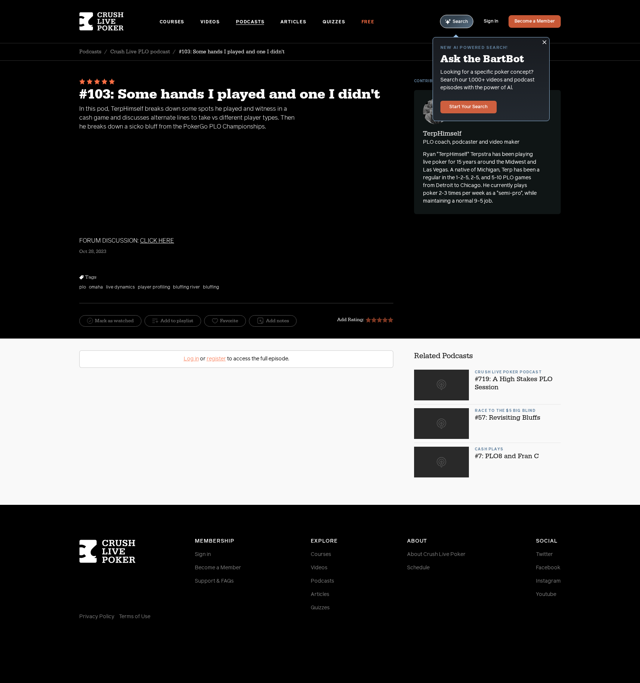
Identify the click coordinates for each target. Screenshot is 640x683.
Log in (191, 359)
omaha (96, 287)
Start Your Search (468, 107)
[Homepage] (119, 21)
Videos (210, 22)
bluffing (211, 287)
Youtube (546, 594)
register (216, 359)
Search (460, 22)
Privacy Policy (96, 616)
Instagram (548, 581)
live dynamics (120, 287)
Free (367, 22)
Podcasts (250, 22)
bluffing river (186, 287)
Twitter (544, 554)
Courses (172, 22)
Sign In (491, 21)
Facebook (548, 567)
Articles (293, 22)
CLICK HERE (157, 241)
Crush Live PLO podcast (140, 51)
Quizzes (334, 22)
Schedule (418, 567)
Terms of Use (134, 616)
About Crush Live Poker (436, 554)
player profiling (154, 287)
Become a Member (534, 21)
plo (82, 287)
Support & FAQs (214, 581)
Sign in (203, 554)
